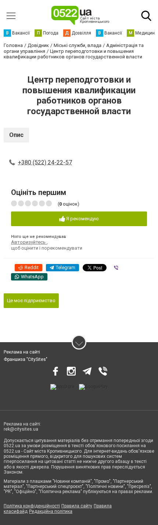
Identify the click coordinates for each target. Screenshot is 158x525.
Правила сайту (76, 505)
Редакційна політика (50, 511)
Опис (16, 134)
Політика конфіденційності (32, 505)
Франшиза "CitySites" (25, 359)
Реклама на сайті (22, 352)
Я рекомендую (82, 218)
